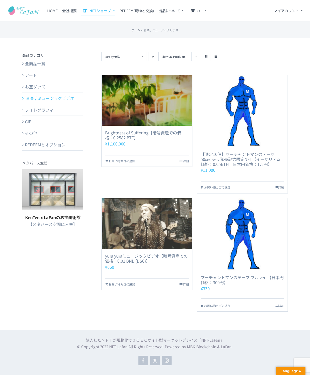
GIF (28, 121)
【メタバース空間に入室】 (52, 224)
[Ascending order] (152, 56)
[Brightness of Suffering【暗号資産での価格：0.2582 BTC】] (147, 100)
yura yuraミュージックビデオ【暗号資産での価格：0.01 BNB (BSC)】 (146, 258)
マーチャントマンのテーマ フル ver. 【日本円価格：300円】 (242, 279)
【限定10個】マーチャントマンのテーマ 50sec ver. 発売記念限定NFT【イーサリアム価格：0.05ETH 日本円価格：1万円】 (240, 159)
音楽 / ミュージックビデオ (49, 98)
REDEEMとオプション (45, 145)
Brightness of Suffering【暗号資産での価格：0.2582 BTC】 (143, 135)
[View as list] (215, 56)
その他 (31, 133)
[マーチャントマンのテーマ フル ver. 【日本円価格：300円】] (242, 234)
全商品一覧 (35, 63)
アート (31, 75)
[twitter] (155, 360)
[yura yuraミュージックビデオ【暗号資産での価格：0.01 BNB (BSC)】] (147, 223)
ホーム (135, 30)
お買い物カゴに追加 (121, 161)
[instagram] (167, 360)
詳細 (186, 161)
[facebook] (143, 360)
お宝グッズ (35, 87)
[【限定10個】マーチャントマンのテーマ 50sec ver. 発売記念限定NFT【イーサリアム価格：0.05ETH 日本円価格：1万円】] (242, 111)
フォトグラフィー (41, 110)
